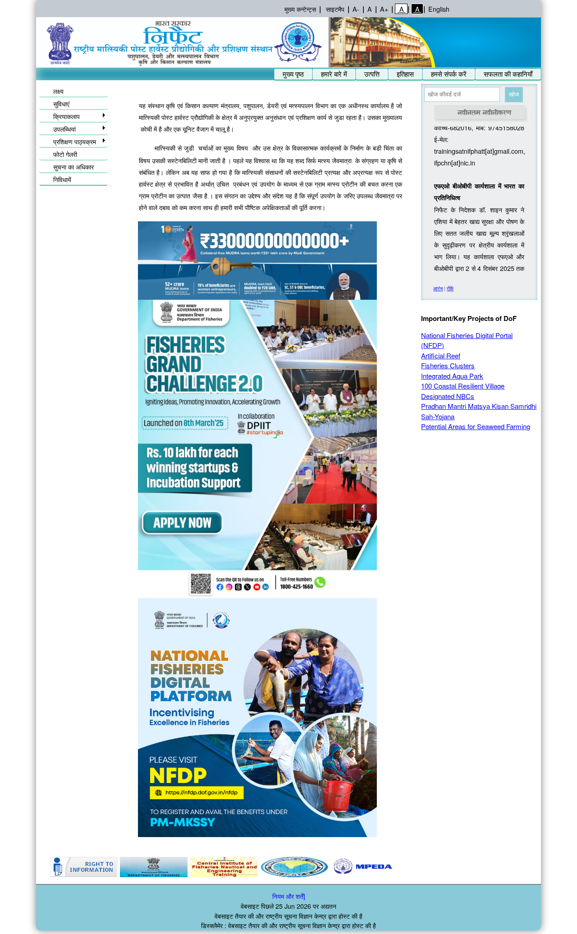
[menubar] (407, 74)
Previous (48, 867)
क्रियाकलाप (66, 116)
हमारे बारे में (334, 73)
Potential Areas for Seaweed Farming (475, 426)
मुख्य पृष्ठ (293, 73)
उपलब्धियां (64, 128)
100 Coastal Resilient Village (462, 385)
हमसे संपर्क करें (449, 73)
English (438, 9)
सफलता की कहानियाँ (508, 73)
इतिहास (405, 73)
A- (356, 9)
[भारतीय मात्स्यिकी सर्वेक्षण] (294, 867)
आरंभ (438, 288)
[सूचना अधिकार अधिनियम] (83, 867)
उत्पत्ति (372, 73)
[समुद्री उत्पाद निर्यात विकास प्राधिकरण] (364, 867)
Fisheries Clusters (448, 365)
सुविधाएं (61, 103)
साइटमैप (335, 9)
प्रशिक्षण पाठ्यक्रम (74, 141)
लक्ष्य (58, 91)
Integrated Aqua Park (452, 375)
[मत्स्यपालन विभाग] (154, 867)
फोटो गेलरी (65, 154)
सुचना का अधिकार (73, 166)
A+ (384, 9)
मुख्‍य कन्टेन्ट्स (300, 9)
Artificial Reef (440, 355)
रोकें (450, 288)
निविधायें (62, 179)
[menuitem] (293, 74)
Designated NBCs (447, 396)
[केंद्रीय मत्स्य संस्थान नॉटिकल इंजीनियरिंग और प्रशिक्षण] (224, 867)
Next (399, 867)
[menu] (73, 134)
